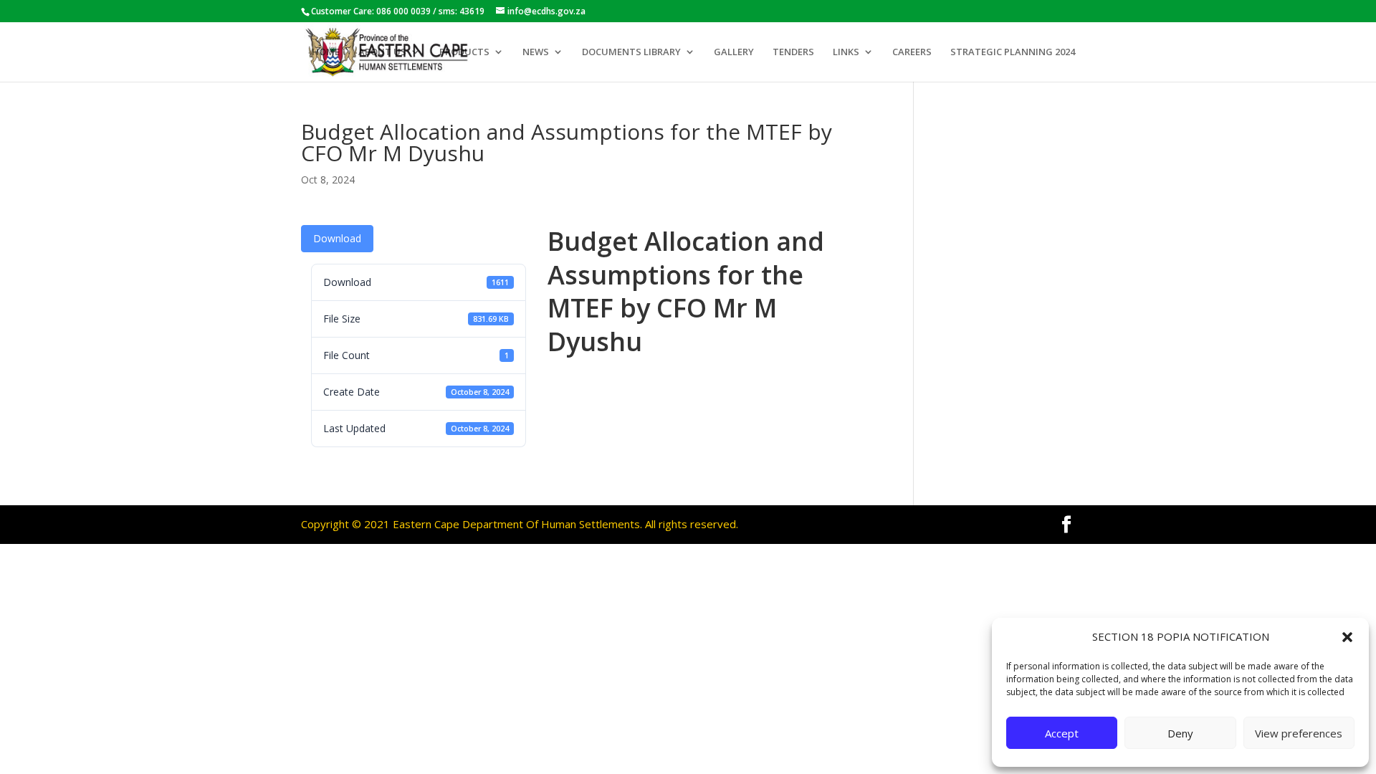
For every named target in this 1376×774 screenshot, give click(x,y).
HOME (326, 52)
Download (337, 238)
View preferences (1298, 733)
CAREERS (912, 52)
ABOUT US (382, 52)
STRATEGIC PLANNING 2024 (1012, 52)
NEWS (535, 52)
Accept (1062, 733)
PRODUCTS (464, 52)
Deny (1180, 733)
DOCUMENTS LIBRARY (631, 52)
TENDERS (793, 52)
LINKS (846, 52)
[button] (1347, 637)
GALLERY (734, 52)
